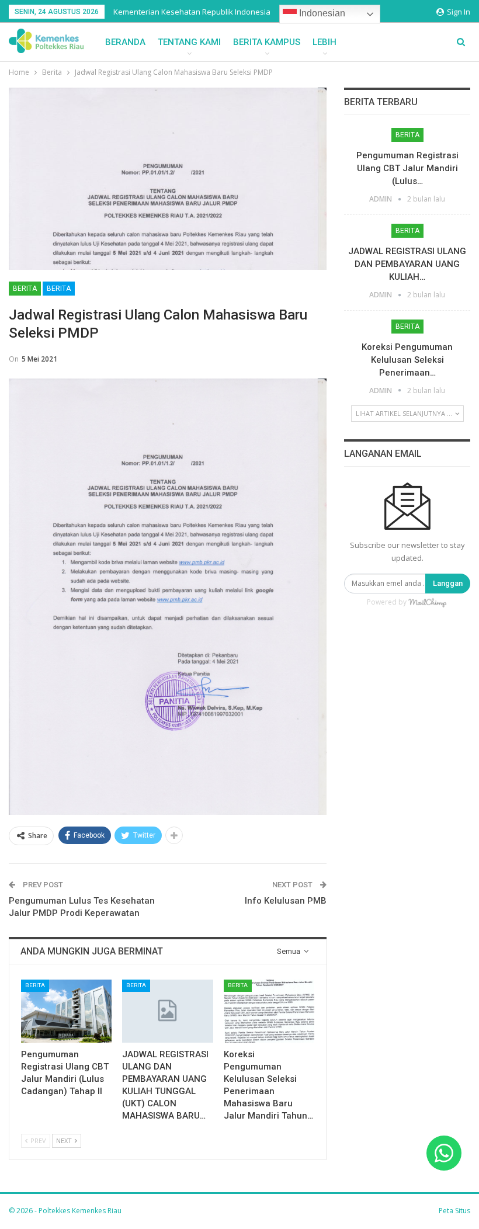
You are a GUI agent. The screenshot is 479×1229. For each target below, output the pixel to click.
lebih (324, 42)
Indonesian (321, 13)
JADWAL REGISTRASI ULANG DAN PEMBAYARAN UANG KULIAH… (407, 264)
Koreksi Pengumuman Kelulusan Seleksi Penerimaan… (407, 360)
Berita (25, 288)
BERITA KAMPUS (266, 42)
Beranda (125, 42)
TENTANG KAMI (189, 42)
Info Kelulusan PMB (286, 900)
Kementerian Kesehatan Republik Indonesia (191, 11)
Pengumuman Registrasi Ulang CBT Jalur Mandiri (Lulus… (407, 168)
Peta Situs (454, 1211)
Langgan (448, 583)
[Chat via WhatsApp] (443, 1153)
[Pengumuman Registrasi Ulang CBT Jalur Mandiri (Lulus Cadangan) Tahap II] (66, 1011)
